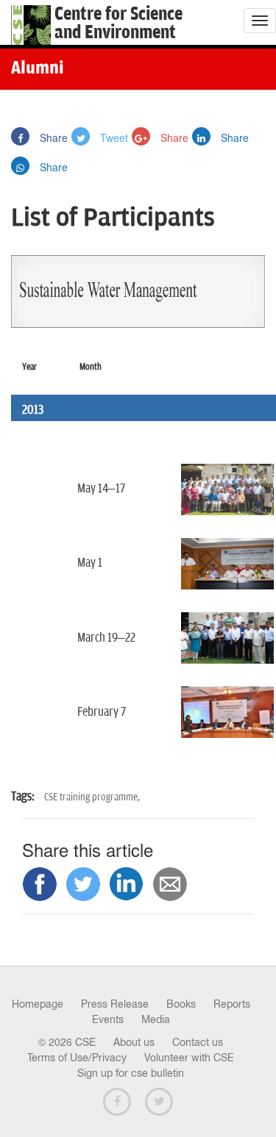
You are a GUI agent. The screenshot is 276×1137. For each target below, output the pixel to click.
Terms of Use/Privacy (77, 1058)
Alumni (37, 69)
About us (134, 1042)
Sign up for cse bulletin (130, 1073)
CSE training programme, (92, 797)
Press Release (115, 1004)
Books (181, 1004)
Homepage (37, 1004)
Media (155, 1019)
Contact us (197, 1042)
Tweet (112, 137)
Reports (231, 1004)
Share (52, 137)
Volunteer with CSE (189, 1058)
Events (108, 1019)
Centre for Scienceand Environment (118, 23)
